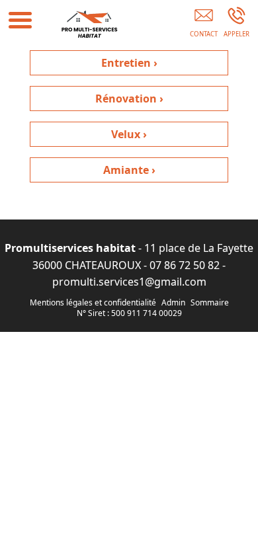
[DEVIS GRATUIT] (203, 24)
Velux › (129, 134)
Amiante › (129, 170)
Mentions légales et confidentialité (93, 302)
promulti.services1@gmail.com (129, 281)
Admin (173, 303)
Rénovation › (129, 98)
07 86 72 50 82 (185, 265)
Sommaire (210, 302)
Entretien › (129, 63)
